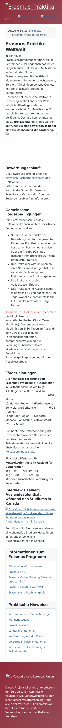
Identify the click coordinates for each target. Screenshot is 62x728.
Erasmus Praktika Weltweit (25, 587)
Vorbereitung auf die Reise (25, 636)
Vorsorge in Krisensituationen (27, 641)
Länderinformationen (21, 630)
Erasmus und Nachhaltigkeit (26, 592)
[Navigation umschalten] (8, 19)
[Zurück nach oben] (57, 723)
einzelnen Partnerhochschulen (25, 178)
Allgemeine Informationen (25, 566)
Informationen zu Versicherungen (29, 614)
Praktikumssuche (19, 625)
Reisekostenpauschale (20, 451)
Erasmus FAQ (16, 572)
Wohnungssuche (18, 619)
